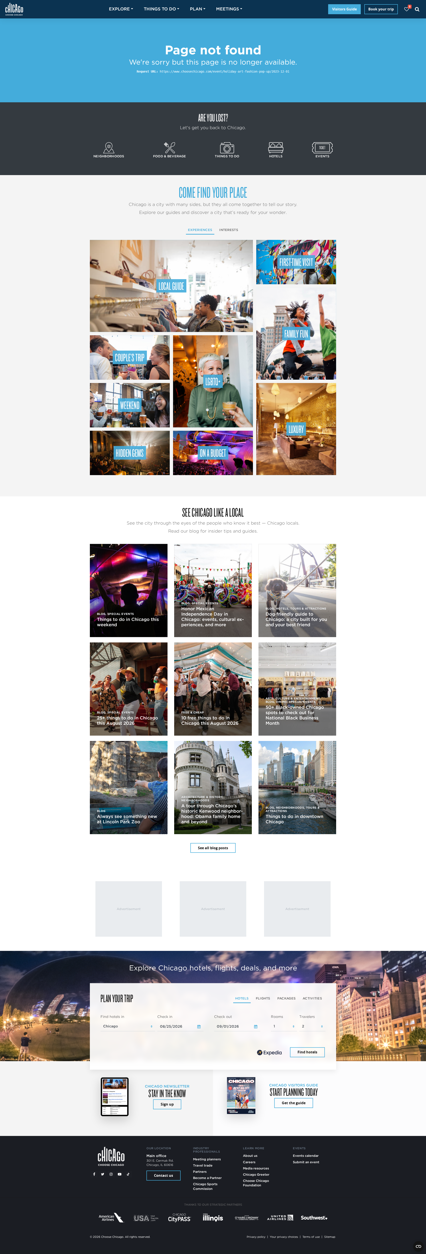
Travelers (307, 1017)
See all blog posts (213, 847)
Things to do (227, 156)
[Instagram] (111, 1174)
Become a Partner (207, 1178)
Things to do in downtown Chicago (294, 819)
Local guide (171, 285)
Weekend (129, 405)
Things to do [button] (160, 9)
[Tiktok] (128, 1174)
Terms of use (311, 1236)
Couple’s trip (129, 357)
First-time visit (296, 262)
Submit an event (306, 1162)
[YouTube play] (119, 1174)
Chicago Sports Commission (205, 1186)
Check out (223, 1017)
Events (322, 156)
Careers (249, 1162)
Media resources (256, 1168)
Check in (164, 1017)
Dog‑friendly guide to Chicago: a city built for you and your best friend (296, 619)
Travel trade (203, 1165)
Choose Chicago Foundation (256, 1183)
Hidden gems (130, 452)
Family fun (296, 333)
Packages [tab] (286, 998)
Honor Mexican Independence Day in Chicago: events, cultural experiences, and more (212, 616)
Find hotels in (112, 1017)
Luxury (296, 429)
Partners (200, 1171)
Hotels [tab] (242, 998)
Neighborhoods (108, 156)
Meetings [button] (227, 9)
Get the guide (294, 1102)
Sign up (167, 1104)
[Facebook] (94, 1174)
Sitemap (329, 1236)
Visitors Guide (344, 9)
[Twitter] (102, 1174)
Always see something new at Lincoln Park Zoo (127, 819)
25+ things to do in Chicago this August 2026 (127, 720)
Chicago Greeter (256, 1174)
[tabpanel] (213, 1036)
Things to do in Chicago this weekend (128, 622)
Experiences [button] (200, 230)
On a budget (213, 452)
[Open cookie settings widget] (418, 1246)
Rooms (277, 1017)
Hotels (276, 156)
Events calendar (306, 1155)
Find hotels (307, 1052)
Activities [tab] (312, 998)
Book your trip (381, 9)
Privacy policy (256, 1236)
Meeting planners (207, 1159)
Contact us (163, 1175)
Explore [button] (119, 9)
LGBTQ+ (213, 381)
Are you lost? (213, 117)
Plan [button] (196, 9)
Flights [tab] (263, 998)
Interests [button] (228, 230)
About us (250, 1155)
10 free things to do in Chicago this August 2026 (210, 720)
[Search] (417, 9)
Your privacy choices (284, 1236)
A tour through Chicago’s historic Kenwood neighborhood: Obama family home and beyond (212, 813)
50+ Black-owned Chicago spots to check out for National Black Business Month (295, 715)
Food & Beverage (169, 156)
